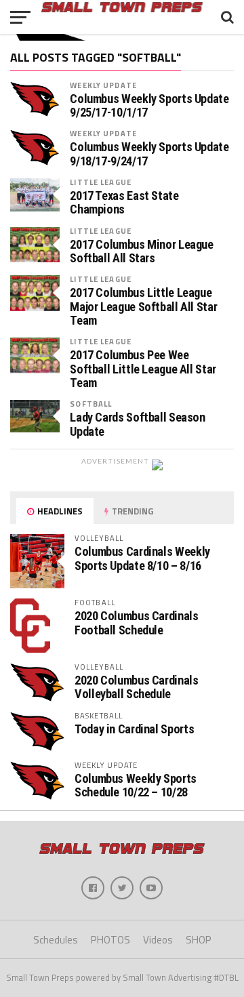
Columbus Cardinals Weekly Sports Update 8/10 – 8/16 (142, 558)
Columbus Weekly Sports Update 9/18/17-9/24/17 (149, 153)
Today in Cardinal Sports (134, 729)
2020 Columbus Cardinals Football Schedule (137, 622)
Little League (100, 182)
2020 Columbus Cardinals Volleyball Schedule (137, 687)
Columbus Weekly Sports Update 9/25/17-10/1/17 (149, 105)
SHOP (198, 940)
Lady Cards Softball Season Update (137, 424)
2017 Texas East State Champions (124, 202)
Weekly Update (103, 85)
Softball (91, 403)
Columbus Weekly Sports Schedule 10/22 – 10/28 (136, 785)
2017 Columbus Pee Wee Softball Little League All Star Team (143, 368)
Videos (158, 940)
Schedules (55, 940)
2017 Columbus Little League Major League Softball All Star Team (143, 306)
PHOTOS (110, 940)
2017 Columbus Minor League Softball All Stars (141, 251)
